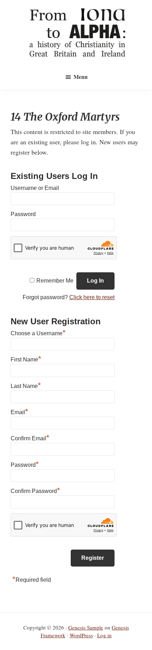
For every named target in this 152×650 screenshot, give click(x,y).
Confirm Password (35, 490)
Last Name (26, 385)
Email (19, 411)
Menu (81, 76)
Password (23, 214)
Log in (104, 635)
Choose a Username (38, 332)
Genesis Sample (85, 627)
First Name (26, 358)
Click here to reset (92, 297)
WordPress (81, 635)
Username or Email (35, 188)
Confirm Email (30, 437)
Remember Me (55, 281)
